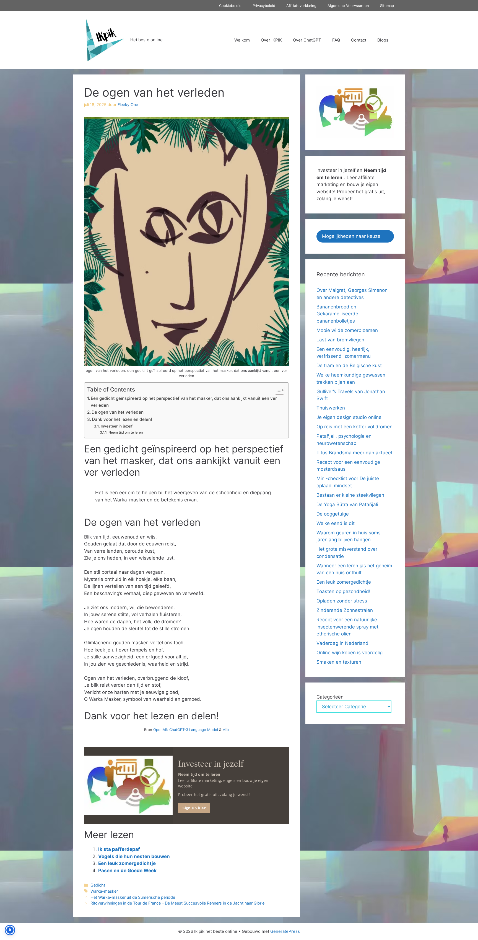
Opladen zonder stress (341, 601)
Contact (358, 40)
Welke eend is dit (335, 523)
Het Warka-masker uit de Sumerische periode (132, 897)
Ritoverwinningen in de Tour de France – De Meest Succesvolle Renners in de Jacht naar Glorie (177, 903)
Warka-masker (104, 891)
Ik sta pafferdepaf (119, 849)
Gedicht (97, 885)
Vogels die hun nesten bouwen (134, 856)
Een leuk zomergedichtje (127, 863)
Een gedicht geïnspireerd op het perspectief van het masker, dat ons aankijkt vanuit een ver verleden (184, 402)
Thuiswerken (330, 408)
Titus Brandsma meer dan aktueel (354, 452)
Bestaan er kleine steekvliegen (350, 495)
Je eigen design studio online (348, 417)
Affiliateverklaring (301, 5)
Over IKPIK (271, 40)
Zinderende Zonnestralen (344, 610)
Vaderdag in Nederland (342, 643)
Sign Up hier (194, 807)
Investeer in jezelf (117, 426)
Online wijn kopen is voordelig (349, 652)
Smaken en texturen (338, 662)
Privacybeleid (264, 5)
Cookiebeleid (230, 5)
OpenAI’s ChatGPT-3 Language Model (185, 729)
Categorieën (330, 697)
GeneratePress (285, 931)
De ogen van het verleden (118, 412)
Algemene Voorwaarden (348, 5)
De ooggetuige (332, 514)
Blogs (382, 40)
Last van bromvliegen (340, 339)
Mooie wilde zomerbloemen (347, 330)
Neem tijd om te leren (125, 432)
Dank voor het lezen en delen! (122, 419)
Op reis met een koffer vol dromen (354, 426)
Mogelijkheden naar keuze (351, 236)
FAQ (336, 40)
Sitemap (387, 5)
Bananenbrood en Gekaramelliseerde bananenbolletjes (337, 314)
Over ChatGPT (307, 40)
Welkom (242, 40)
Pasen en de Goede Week (127, 870)
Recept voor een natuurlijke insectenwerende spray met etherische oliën (347, 627)
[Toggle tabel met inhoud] (277, 390)
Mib (225, 729)
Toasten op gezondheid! (343, 591)
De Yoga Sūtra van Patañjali (347, 504)
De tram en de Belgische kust (349, 365)
